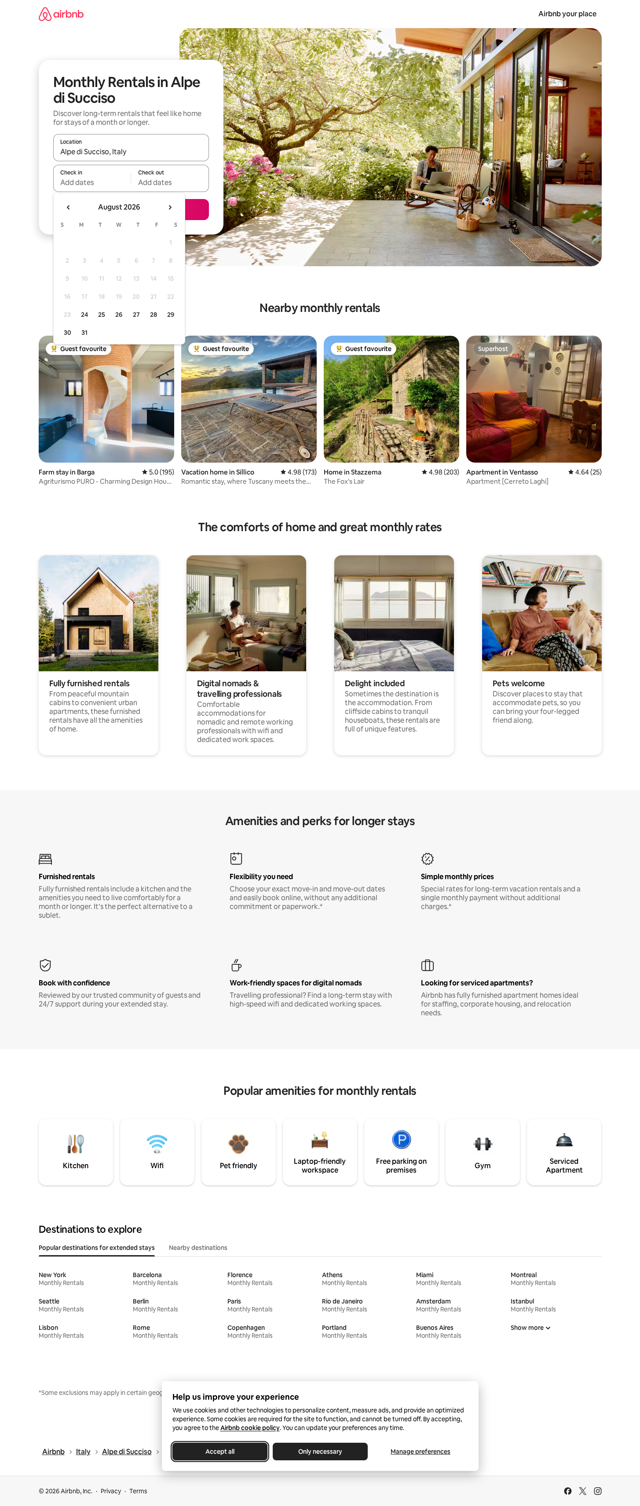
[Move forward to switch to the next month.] (169, 207)
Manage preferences (420, 1451)
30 (67, 333)
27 (136, 315)
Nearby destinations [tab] (198, 1248)
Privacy (111, 1491)
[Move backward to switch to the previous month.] (68, 207)
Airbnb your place (567, 13)
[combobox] (131, 151)
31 (84, 333)
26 (118, 315)
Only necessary (320, 1451)
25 (101, 315)
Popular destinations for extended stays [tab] (97, 1248)
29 (170, 315)
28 (153, 315)
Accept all (219, 1451)
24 (84, 315)
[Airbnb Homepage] (61, 14)
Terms (138, 1491)
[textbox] (92, 182)
